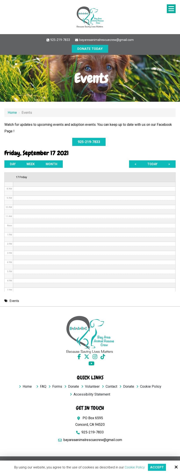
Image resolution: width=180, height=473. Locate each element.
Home (12, 112)
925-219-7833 (60, 40)
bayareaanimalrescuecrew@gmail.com (106, 40)
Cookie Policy (135, 467)
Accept (157, 467)
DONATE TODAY (90, 49)
